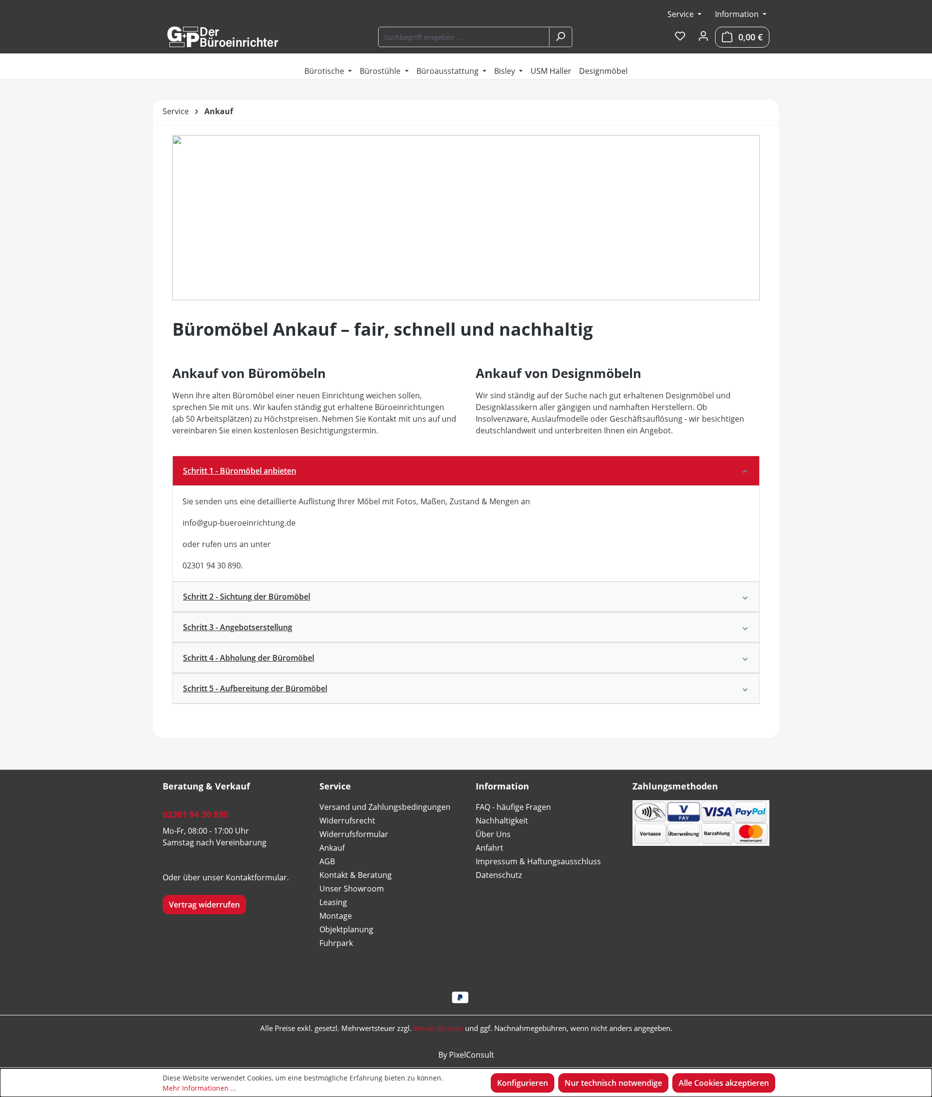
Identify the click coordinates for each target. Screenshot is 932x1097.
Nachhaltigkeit (502, 820)
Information (738, 14)
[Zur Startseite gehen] (222, 37)
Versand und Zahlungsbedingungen (384, 807)
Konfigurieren (522, 1083)
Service (681, 14)
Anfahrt (489, 847)
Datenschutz (499, 875)
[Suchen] (560, 37)
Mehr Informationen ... (199, 1088)
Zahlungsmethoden (675, 786)
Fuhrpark (336, 943)
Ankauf (332, 847)
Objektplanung (346, 929)
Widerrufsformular (353, 834)
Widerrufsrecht (347, 820)
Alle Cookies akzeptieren (724, 1083)
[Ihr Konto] (703, 36)
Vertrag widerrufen (204, 904)
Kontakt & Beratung (355, 875)
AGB (327, 861)
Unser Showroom (351, 888)
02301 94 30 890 (195, 814)
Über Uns (493, 834)
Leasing (333, 902)
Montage (335, 915)
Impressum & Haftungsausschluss (538, 861)
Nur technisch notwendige (613, 1083)
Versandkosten (438, 1028)
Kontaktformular (256, 877)
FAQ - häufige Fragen (513, 807)
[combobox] (464, 37)
